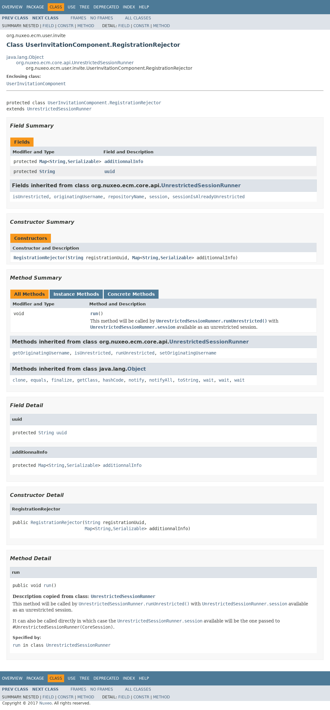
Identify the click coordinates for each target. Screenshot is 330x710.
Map (43, 161)
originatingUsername (78, 196)
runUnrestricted (135, 352)
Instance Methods (76, 294)
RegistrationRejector (39, 257)
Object (136, 369)
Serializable (83, 161)
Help (144, 7)
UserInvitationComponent (36, 83)
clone (19, 380)
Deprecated (106, 7)
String (57, 161)
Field (48, 26)
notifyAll (160, 380)
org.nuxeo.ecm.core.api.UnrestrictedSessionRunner (75, 62)
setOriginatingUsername (188, 352)
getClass (87, 380)
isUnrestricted (31, 196)
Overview (12, 7)
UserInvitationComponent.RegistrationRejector (104, 102)
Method (85, 26)
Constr (65, 26)
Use (72, 7)
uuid (109, 171)
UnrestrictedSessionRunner (59, 108)
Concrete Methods (131, 294)
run (94, 313)
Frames (78, 18)
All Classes (138, 18)
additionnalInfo (123, 161)
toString (188, 380)
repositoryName (126, 196)
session (158, 196)
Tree (85, 7)
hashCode (113, 380)
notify (136, 380)
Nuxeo (45, 703)
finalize (61, 380)
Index (129, 7)
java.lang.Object (25, 57)
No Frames (101, 18)
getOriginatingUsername (41, 352)
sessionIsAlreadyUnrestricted (208, 196)
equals (38, 380)
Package (35, 7)
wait (208, 380)
